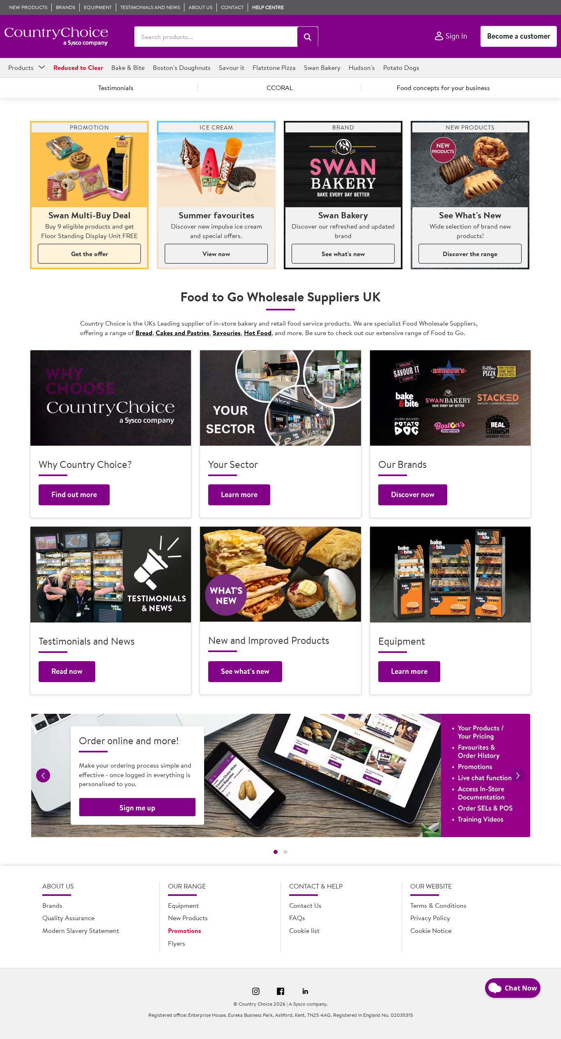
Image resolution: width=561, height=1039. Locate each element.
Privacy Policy (430, 917)
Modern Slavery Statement (80, 930)
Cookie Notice (430, 930)
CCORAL (280, 87)
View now (216, 253)
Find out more (74, 494)
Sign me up (137, 808)
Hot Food (257, 332)
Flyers (176, 943)
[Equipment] (450, 574)
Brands (52, 905)
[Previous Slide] (43, 775)
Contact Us (305, 905)
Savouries (227, 332)
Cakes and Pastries (182, 332)
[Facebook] (280, 992)
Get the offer (89, 253)
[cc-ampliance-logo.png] (56, 36)
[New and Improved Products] (280, 574)
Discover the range (470, 253)
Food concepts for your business (443, 87)
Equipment (183, 905)
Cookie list (304, 930)
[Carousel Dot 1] (275, 852)
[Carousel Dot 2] (285, 852)
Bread (144, 332)
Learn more (239, 494)
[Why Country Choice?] (110, 398)
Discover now (413, 494)
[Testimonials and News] (110, 574)
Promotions (184, 930)
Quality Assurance (68, 917)
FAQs (297, 917)
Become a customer (518, 36)
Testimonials (115, 87)
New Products (188, 917)
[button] (307, 37)
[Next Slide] (518, 775)
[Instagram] (256, 992)
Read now (67, 671)
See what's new (343, 253)
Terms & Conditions (438, 905)
